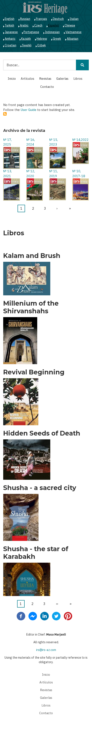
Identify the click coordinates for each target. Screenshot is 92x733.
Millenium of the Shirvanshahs (31, 307)
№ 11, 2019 (53, 173)
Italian (74, 19)
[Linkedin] (44, 616)
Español (53, 25)
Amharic (10, 39)
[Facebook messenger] (32, 616)
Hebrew (42, 39)
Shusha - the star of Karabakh (35, 553)
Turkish (9, 25)
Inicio (12, 79)
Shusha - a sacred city (39, 488)
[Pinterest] (68, 616)
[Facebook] (21, 616)
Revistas (45, 79)
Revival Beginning (33, 372)
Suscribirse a (5, 114)
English (9, 19)
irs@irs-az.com (46, 650)
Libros (77, 79)
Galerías (62, 79)
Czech (38, 25)
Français (41, 19)
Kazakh (26, 39)
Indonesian (52, 32)
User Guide (28, 110)
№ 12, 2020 (30, 173)
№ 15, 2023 (53, 142)
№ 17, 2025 (7, 142)
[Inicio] (45, 8)
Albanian (72, 39)
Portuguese (31, 32)
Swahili (26, 45)
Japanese (11, 32)
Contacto (47, 87)
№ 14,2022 (80, 140)
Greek (57, 39)
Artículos (27, 79)
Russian (25, 19)
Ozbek (41, 45)
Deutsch (58, 19)
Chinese (70, 25)
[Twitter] (56, 616)
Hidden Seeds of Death (41, 433)
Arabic (24, 25)
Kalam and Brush (31, 256)
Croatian (10, 45)
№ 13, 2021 (7, 173)
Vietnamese (73, 32)
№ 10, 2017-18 (78, 173)
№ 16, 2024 (30, 142)
